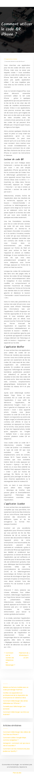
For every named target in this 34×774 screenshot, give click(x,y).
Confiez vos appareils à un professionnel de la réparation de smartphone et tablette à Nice (15, 695)
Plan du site (17, 773)
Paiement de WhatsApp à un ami (23, 655)
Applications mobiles (11, 59)
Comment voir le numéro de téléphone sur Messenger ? (10, 659)
